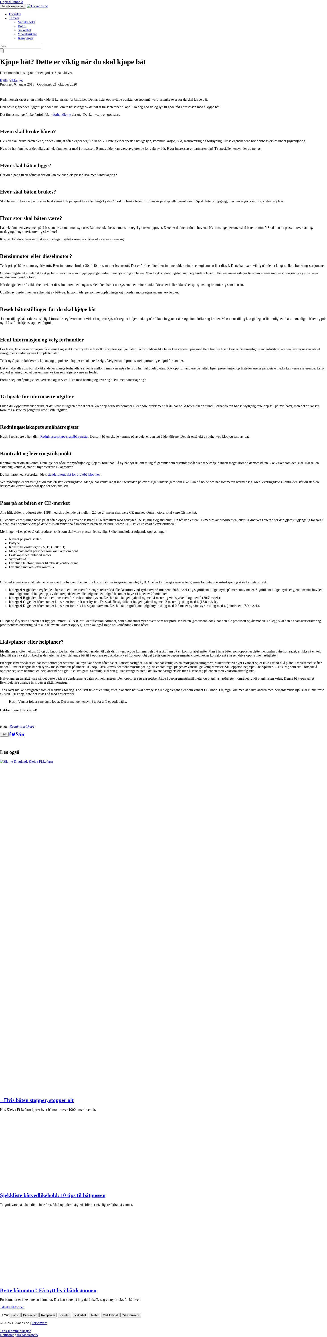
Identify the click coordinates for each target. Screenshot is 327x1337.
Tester (95, 1315)
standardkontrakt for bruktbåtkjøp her (74, 474)
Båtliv (22, 26)
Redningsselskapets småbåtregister (64, 436)
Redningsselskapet (22, 726)
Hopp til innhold (11, 2)
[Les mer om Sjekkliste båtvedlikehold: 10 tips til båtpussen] (63, 1186)
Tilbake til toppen (12, 1307)
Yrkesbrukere (27, 34)
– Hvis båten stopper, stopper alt (37, 1100)
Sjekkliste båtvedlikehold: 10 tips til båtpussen (52, 1195)
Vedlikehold (26, 22)
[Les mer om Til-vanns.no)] (37, 6)
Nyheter (64, 1315)
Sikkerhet (24, 30)
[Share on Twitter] (13, 734)
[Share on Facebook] (10, 734)
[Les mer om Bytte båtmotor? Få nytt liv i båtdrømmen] (63, 1281)
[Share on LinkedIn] (22, 734)
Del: (4, 734)
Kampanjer (25, 38)
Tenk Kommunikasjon (15, 1331)
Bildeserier (30, 1315)
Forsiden (15, 14)
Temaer (14, 18)
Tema (4, 1315)
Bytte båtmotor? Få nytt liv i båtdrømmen (48, 1290)
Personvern (39, 1323)
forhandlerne (62, 114)
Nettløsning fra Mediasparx (19, 1335)
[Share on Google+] (18, 734)
